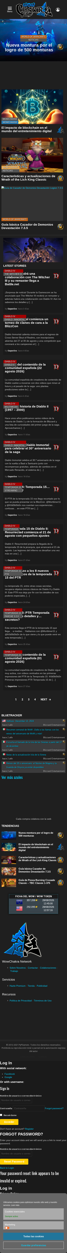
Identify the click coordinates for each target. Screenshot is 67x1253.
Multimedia (11, 407)
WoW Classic (10, 167)
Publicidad (42, 985)
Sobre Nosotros (18, 967)
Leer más (15, 1205)
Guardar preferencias (33, 1245)
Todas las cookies (33, 1236)
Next (44, 699)
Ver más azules (12, 777)
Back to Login (7, 1168)
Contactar (33, 967)
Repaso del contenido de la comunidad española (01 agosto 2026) (25, 658)
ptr (7, 574)
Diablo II (9, 365)
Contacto (43, 1057)
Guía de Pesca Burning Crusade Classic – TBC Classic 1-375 (37, 881)
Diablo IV (10, 271)
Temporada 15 (13, 487)
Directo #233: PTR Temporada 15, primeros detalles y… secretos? (27, 616)
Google (8, 1077)
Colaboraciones (48, 967)
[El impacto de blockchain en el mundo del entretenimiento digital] (32, 106)
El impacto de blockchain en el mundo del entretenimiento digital (26, 129)
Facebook (10, 1074)
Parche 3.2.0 (12, 616)
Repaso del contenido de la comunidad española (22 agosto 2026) (25, 368)
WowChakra (10, 119)
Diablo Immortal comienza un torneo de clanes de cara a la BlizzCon (26, 322)
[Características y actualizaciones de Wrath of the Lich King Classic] (32, 155)
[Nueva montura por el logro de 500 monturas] (8, 835)
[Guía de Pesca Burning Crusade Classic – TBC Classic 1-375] (8, 883)
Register (29, 1129)
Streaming (11, 490)
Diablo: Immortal (15, 319)
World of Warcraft (33, 36)
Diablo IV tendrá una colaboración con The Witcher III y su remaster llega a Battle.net (27, 279)
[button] (36, 250)
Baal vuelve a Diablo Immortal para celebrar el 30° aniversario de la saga (28, 448)
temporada (11, 529)
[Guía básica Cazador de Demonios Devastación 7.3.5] (32, 203)
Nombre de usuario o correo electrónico (20, 1096)
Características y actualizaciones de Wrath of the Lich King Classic (28, 177)
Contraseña (6, 1108)
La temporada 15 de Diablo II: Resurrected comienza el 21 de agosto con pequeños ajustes (28, 532)
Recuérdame (9, 1115)
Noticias (33, 40)
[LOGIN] (58, 9)
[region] (33, 250)
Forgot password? (54, 1108)
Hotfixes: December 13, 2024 (20, 721)
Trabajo (14, 971)
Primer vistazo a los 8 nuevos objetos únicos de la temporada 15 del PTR (28, 574)
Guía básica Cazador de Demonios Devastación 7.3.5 (27, 226)
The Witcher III (13, 274)
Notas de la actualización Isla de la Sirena (26, 755)
